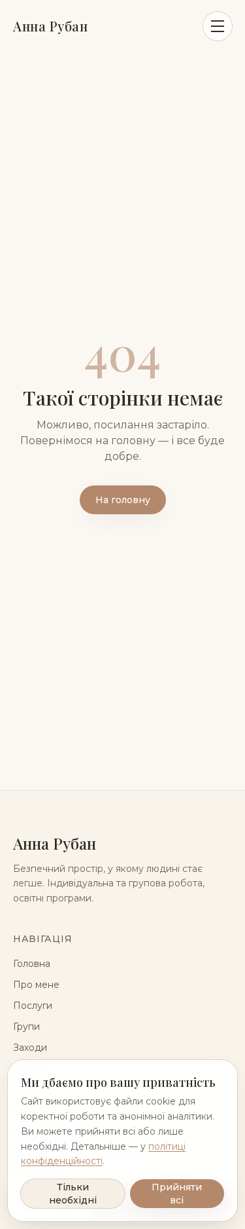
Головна (31, 964)
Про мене (36, 985)
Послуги (32, 1006)
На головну (122, 500)
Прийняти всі (177, 1193)
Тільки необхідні (73, 1193)
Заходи (30, 1047)
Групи (26, 1026)
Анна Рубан (50, 26)
